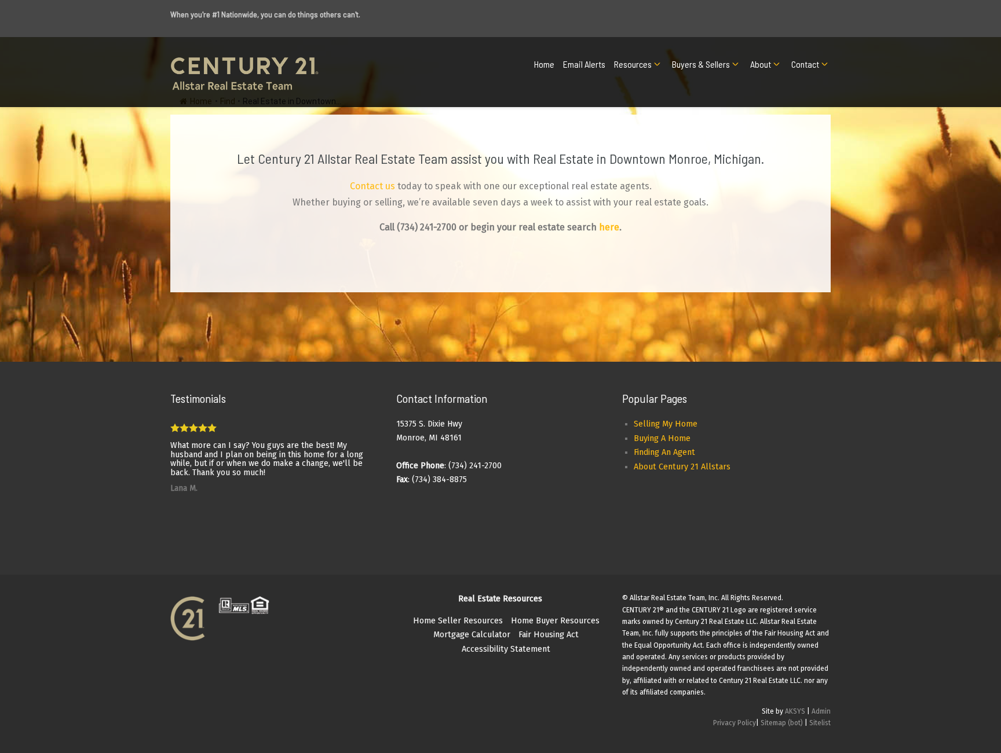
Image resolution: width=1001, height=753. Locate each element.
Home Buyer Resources (555, 621)
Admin (821, 711)
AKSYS (795, 711)
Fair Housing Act (548, 635)
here (609, 227)
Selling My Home (665, 424)
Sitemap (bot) (782, 723)
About (760, 63)
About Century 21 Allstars (682, 467)
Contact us (372, 186)
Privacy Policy (734, 723)
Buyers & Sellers (701, 63)
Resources (633, 63)
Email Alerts (584, 63)
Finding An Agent (664, 452)
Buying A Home (662, 438)
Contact (805, 63)
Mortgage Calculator (471, 635)
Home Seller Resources (458, 621)
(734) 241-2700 (426, 227)
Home (544, 63)
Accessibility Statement (506, 649)
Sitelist (820, 723)
